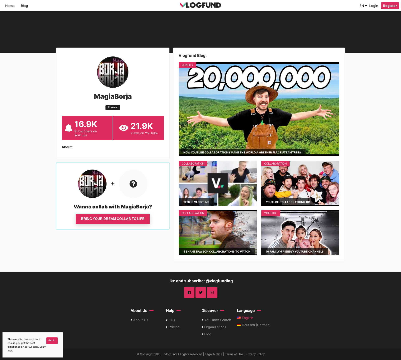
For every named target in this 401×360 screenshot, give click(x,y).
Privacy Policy (255, 354)
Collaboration (193, 163)
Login (373, 6)
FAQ (172, 320)
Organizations (215, 327)
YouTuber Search (217, 320)
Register (390, 6)
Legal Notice (213, 354)
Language (246, 310)
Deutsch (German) (256, 325)
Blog (24, 6)
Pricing (174, 327)
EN (362, 6)
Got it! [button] (51, 340)
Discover (210, 310)
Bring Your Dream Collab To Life (113, 219)
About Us (139, 310)
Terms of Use (234, 354)
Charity (187, 64)
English (247, 318)
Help (170, 310)
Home (10, 6)
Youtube (270, 213)
